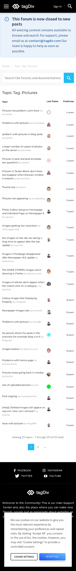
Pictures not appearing (15, 198)
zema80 (37, 321)
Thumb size (8, 187)
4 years (70, 112)
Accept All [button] (52, 556)
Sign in (57, 6)
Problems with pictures (15, 122)
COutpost (21, 301)
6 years (70, 189)
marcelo (18, 245)
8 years (70, 300)
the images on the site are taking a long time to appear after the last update (22, 241)
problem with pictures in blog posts (22, 134)
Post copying (9, 396)
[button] (70, 6)
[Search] (69, 78)
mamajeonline (29, 396)
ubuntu (9, 217)
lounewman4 (9, 364)
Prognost (7, 340)
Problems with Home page (18, 360)
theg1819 (31, 423)
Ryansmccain (34, 273)
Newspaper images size (16, 310)
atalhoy (6, 414)
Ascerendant (23, 178)
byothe (9, 138)
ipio (36, 385)
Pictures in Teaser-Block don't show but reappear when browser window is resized (23, 175)
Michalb (37, 310)
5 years (70, 148)
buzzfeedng (38, 198)
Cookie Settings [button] (24, 556)
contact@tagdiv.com (44, 40)
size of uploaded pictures (16, 384)
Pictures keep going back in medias (22, 372)
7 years (70, 211)
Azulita (9, 376)
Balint (22, 187)
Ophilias (6, 289)
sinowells (7, 114)
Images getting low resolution (19, 225)
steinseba (26, 150)
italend (25, 162)
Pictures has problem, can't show (20, 110)
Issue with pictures (12, 423)
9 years (70, 409)
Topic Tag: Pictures (19, 92)
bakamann (8, 261)
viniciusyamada (10, 229)
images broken (11, 348)
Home (5, 66)
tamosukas (38, 123)
